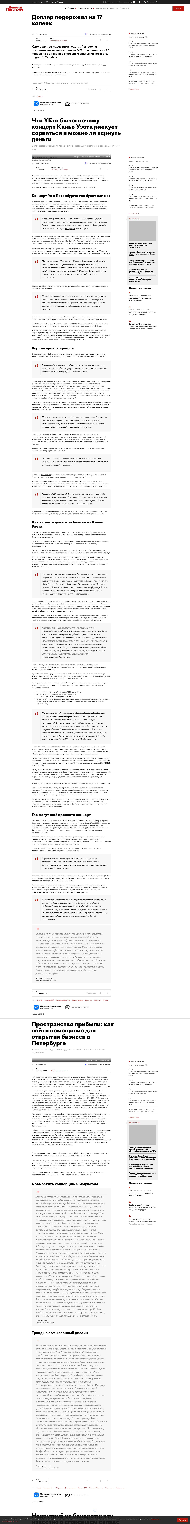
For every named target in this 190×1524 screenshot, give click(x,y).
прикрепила (46, 475)
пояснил (55, 330)
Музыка (105, 1000)
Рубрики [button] (70, 8)
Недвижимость (121, 1488)
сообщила (36, 442)
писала (66, 465)
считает (81, 503)
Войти (178, 8)
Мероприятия (101, 8)
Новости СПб (49, 1000)
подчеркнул (62, 868)
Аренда (39, 1488)
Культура (88, 1000)
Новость (39, 1000)
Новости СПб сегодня (63, 1000)
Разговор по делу (48, 1488)
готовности (37, 844)
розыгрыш (72, 239)
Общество (97, 1000)
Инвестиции (109, 1488)
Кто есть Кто (125, 8)
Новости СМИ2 (38, 110)
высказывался (56, 511)
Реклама (114, 8)
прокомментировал (93, 912)
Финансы (39, 96)
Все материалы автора (58, 41)
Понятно (182, 1520)
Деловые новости (77, 1000)
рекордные (36, 832)
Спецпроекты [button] (85, 8)
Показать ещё (134, 89)
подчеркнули (70, 228)
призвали (96, 305)
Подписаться (111, 2)
